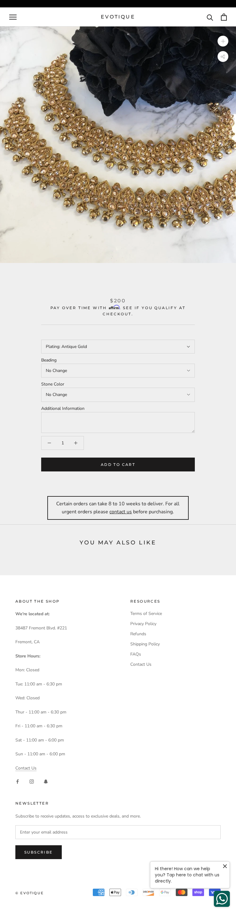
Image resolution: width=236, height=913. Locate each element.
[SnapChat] (46, 781)
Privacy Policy (143, 624)
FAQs (135, 654)
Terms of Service (146, 613)
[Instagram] (32, 781)
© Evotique (29, 893)
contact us (120, 511)
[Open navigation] (13, 17)
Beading (49, 360)
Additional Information (63, 408)
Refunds (138, 634)
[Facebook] (17, 781)
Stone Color (52, 384)
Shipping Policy (145, 644)
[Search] (210, 17)
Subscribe (38, 852)
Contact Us (26, 768)
